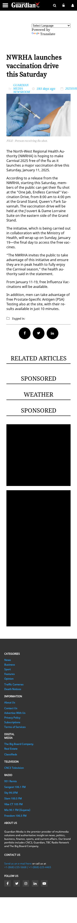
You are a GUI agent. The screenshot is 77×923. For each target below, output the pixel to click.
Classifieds (10, 754)
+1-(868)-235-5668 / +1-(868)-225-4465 (27, 867)
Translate (47, 34)
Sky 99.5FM (11, 792)
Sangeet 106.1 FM (15, 787)
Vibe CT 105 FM (13, 804)
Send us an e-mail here (18, 863)
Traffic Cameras (14, 684)
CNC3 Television (14, 768)
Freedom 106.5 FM (15, 815)
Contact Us (10, 708)
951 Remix (10, 781)
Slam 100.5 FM (13, 798)
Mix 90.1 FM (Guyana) (17, 810)
